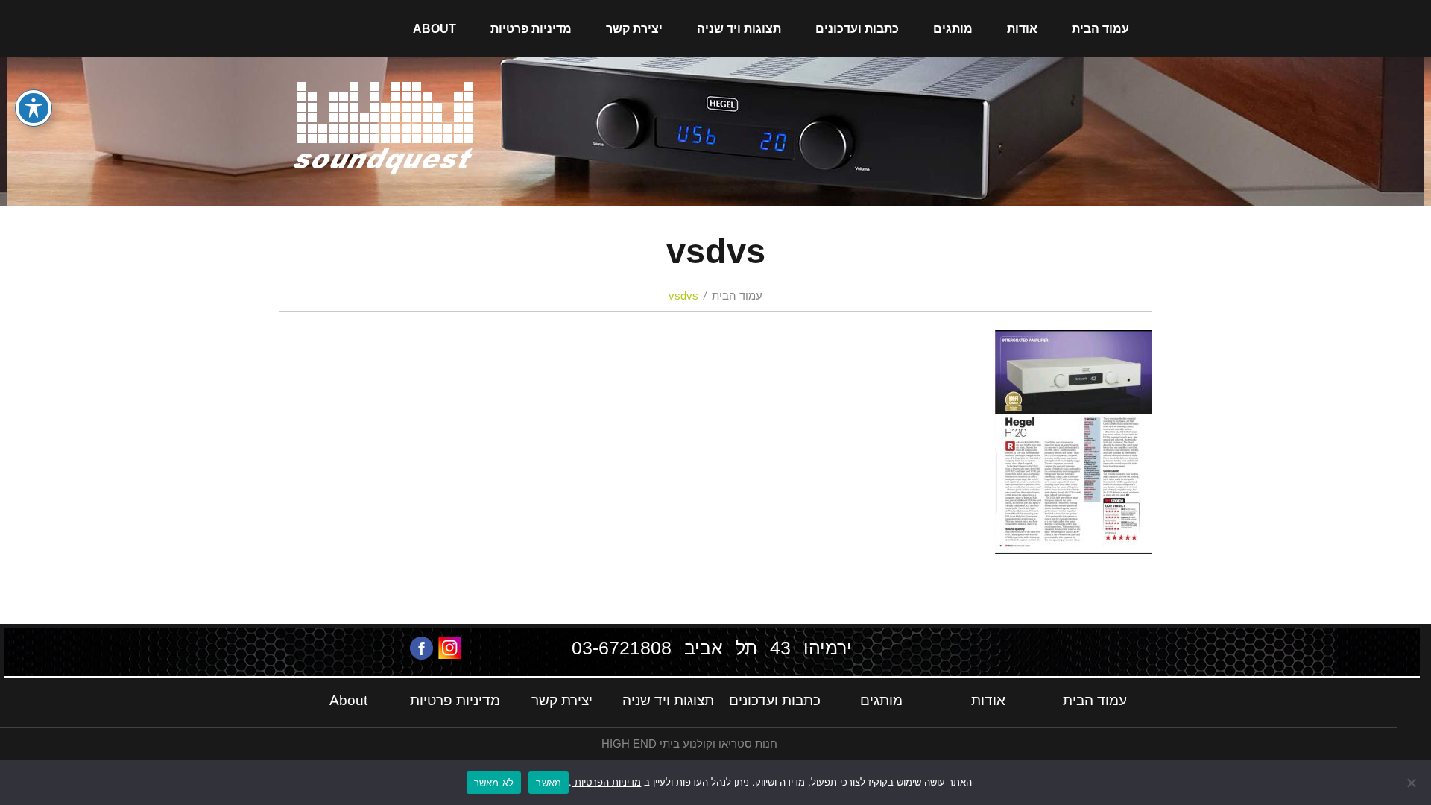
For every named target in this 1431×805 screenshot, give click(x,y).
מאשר (548, 783)
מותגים (953, 28)
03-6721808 (622, 647)
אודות (1022, 28)
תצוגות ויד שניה (739, 28)
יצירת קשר (634, 28)
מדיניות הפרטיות (606, 782)
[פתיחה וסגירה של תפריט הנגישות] (33, 108)
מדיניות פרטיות (531, 28)
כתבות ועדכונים (857, 28)
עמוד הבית (1100, 28)
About (434, 28)
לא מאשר (494, 783)
